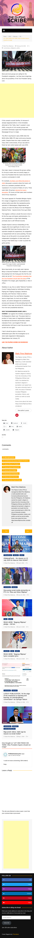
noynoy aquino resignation (11, 473)
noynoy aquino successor (11, 476)
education (16, 555)
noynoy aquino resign (10, 470)
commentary (7, 48)
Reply (5, 764)
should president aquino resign (13, 480)
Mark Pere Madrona (8, 46)
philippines (13, 48)
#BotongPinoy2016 (9, 457)
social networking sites (9, 728)
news (5, 619)
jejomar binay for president (12, 464)
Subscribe (6, 923)
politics (18, 48)
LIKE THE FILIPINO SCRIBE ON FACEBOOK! (15, 342)
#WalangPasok (7, 555)
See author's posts (23, 410)
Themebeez (16, 934)
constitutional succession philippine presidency (16, 460)
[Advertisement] (17, 101)
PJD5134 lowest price (14, 753)
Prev (6, 531)
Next (27, 531)
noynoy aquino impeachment (12, 467)
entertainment (7, 726)
